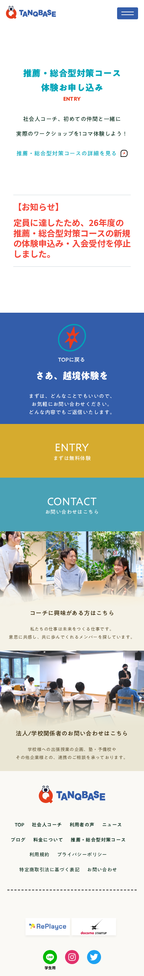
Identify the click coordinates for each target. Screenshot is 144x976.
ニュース (112, 824)
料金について (48, 839)
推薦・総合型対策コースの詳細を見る (66, 153)
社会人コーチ (47, 824)
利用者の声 (82, 824)
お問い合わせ (102, 869)
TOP (19, 824)
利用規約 (39, 854)
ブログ (18, 839)
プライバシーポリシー (82, 854)
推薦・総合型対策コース (98, 839)
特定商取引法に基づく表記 (49, 869)
